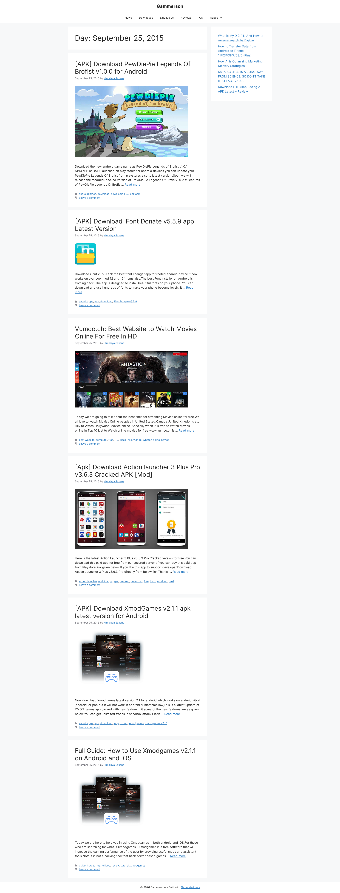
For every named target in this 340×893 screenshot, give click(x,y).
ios (98, 865)
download (103, 193)
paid (171, 581)
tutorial (125, 865)
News (128, 17)
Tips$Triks (126, 439)
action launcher (88, 581)
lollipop (106, 865)
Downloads (146, 17)
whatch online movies (156, 439)
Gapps (214, 17)
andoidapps (86, 301)
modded (162, 581)
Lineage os (167, 17)
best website (86, 439)
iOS (201, 17)
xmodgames (136, 723)
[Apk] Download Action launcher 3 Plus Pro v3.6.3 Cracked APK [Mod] (137, 470)
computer (101, 439)
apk (97, 301)
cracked (124, 581)
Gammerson (170, 6)
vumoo (137, 439)
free (111, 439)
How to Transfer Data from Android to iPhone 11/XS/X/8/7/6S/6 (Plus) (237, 51)
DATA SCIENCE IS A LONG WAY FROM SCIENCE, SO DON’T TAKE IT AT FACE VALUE (241, 76)
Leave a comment (89, 197)
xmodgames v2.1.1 (156, 723)
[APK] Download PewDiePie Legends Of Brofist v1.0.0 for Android (133, 67)
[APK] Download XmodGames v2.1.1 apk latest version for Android (133, 612)
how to (91, 865)
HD (116, 439)
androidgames (87, 193)
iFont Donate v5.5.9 (125, 301)
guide (82, 865)
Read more (132, 184)
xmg (116, 723)
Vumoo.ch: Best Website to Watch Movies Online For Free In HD (136, 332)
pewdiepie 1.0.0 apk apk (125, 193)
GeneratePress (190, 887)
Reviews (186, 17)
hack (153, 581)
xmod (123, 723)
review (115, 865)
